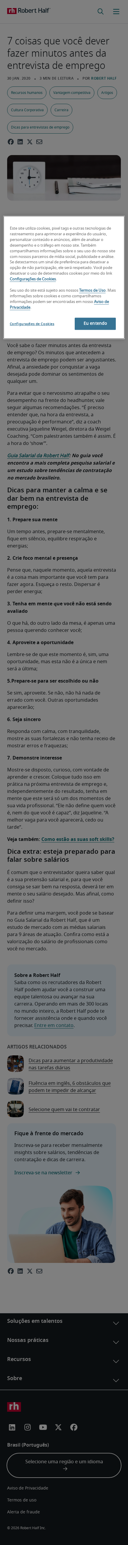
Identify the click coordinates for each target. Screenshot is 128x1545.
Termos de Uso (92, 291)
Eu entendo (95, 324)
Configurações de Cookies (33, 279)
